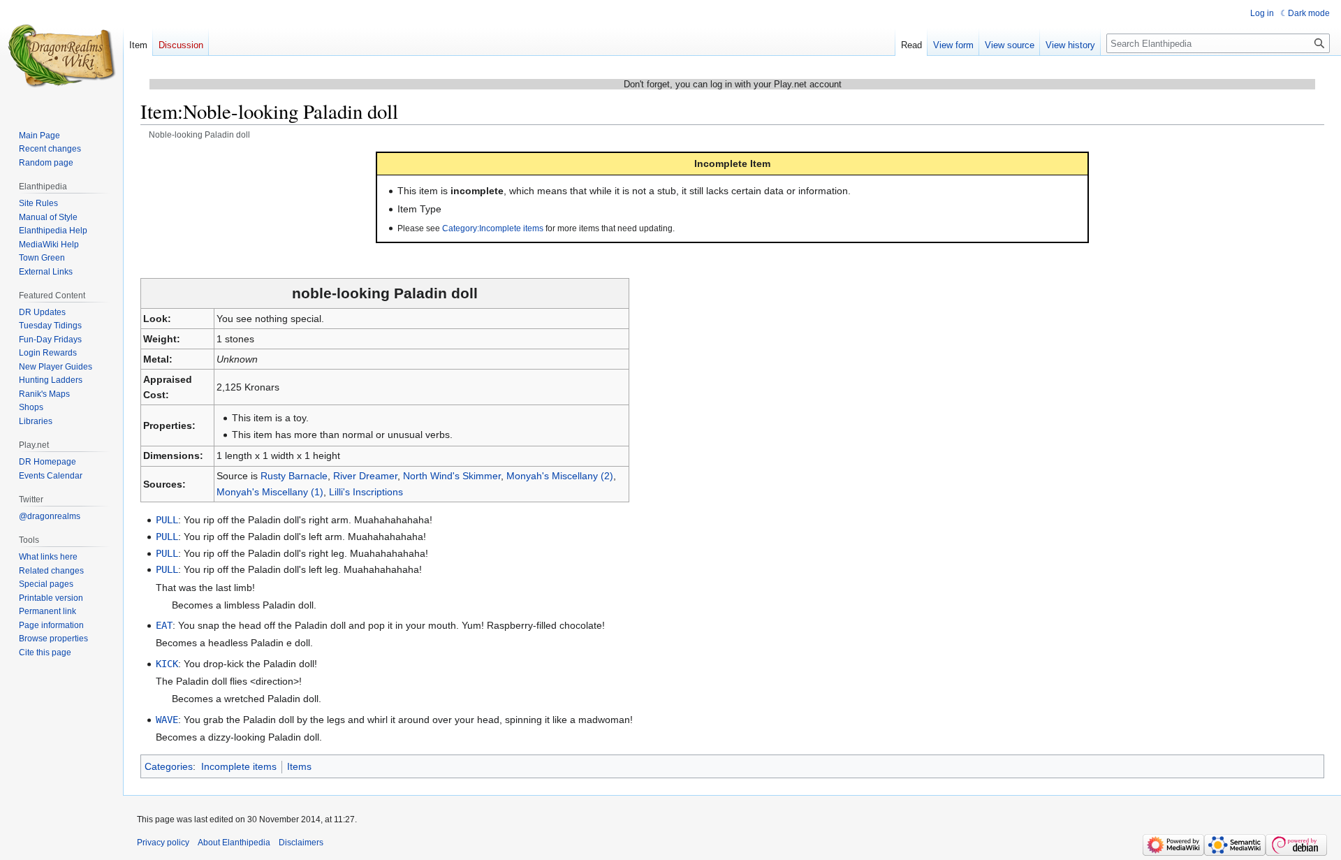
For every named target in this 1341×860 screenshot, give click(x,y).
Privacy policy (163, 842)
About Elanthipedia (234, 842)
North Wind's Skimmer (452, 475)
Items (299, 766)
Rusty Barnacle (294, 475)
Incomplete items (239, 766)
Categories (169, 766)
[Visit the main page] (61, 56)
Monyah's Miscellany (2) (559, 475)
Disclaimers (301, 842)
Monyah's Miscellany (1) (270, 491)
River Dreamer (365, 475)
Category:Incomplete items (492, 228)
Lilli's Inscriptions (366, 491)
